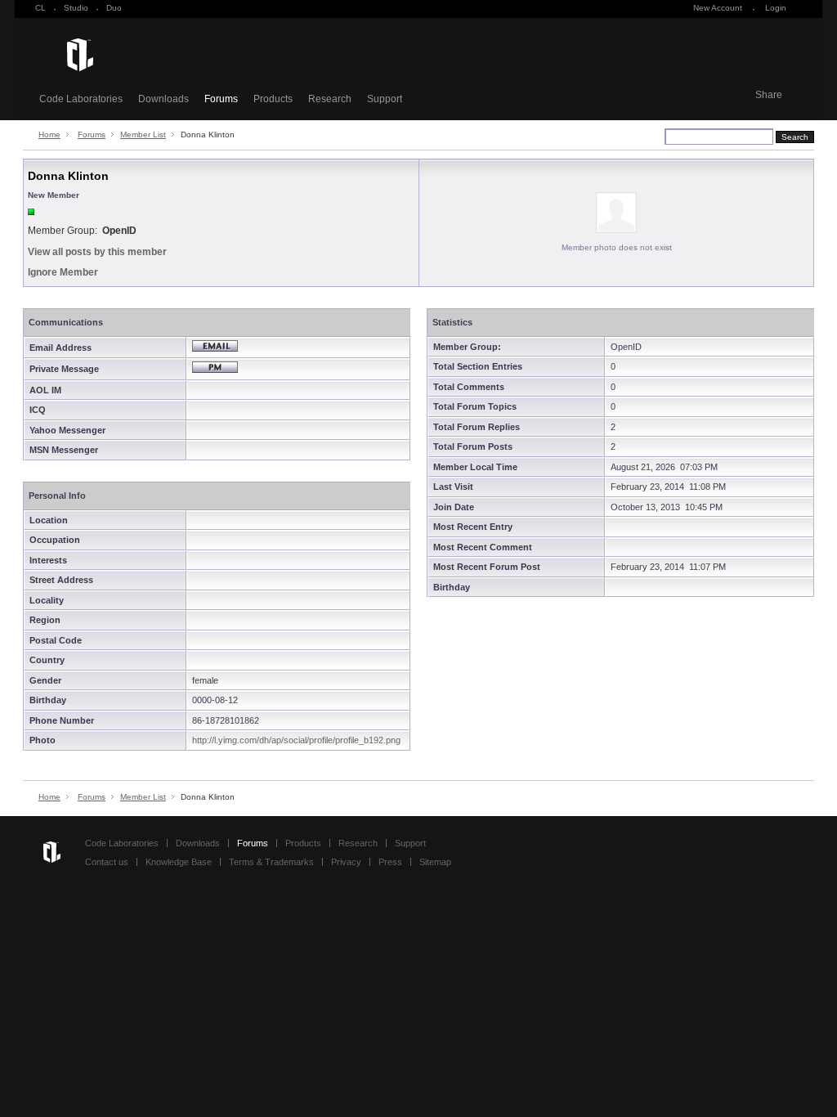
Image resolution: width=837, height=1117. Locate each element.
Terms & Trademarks (271, 862)
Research (329, 99)
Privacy (346, 862)
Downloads (163, 99)
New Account (717, 7)
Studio (76, 7)
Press (390, 862)
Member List (143, 134)
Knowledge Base (178, 862)
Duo (114, 7)
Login (775, 7)
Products (273, 99)
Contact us (106, 862)
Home (49, 134)
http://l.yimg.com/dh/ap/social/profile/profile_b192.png (296, 740)
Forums (221, 99)
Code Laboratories (81, 99)
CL (40, 7)
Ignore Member (63, 272)
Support (384, 99)
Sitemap (435, 862)
